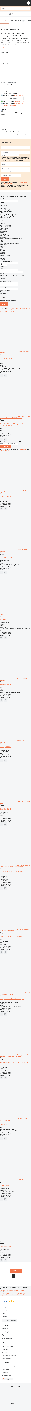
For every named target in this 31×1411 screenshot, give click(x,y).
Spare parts (17, 1290)
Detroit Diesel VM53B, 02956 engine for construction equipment (12, 872)
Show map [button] (4, 129)
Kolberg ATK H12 (5, 747)
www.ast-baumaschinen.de (8, 105)
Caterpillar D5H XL (6, 557)
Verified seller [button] (5, 63)
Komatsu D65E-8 (5, 619)
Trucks (22, 1290)
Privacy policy (5, 1349)
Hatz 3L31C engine (6, 1246)
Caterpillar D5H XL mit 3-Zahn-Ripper (12, 999)
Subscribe (5, 446)
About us (4, 1310)
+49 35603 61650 (19, 101)
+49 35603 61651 (19, 103)
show (3, 297)
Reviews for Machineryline (9, 1355)
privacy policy (24, 182)
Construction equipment (7, 1290)
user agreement (8, 183)
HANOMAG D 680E (6, 359)
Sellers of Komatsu (11, 1295)
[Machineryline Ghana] (12, 3)
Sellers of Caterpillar (23, 1295)
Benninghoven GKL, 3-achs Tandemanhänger (14, 1062)
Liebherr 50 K (4, 1125)
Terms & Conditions (7, 1346)
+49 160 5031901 (19, 95)
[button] (28, 3)
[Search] (28, 8)
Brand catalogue (6, 1358)
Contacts (4, 1316)
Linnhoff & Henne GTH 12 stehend (11, 937)
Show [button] (12, 95)
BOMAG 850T (4, 1185)
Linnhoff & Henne (5, 496)
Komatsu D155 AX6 (6, 684)
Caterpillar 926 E (5, 809)
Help (3, 1313)
